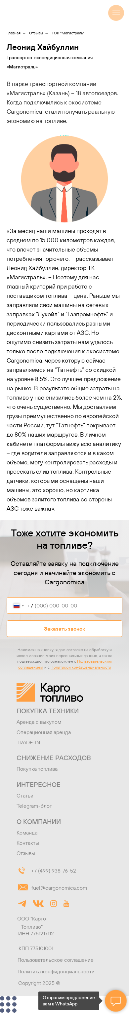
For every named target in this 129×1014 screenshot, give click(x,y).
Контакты (28, 842)
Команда (27, 832)
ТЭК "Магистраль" (68, 32)
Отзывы (36, 32)
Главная (14, 32)
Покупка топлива (37, 768)
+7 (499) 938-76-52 (53, 870)
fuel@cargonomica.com (59, 887)
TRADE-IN (28, 742)
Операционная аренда (44, 732)
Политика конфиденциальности (56, 971)
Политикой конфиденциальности (81, 667)
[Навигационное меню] (116, 13)
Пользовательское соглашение (56, 959)
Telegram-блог (34, 805)
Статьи (25, 795)
